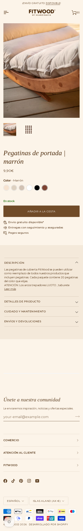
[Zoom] (11, 110)
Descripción (14, 262)
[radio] (6, 188)
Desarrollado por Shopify (48, 524)
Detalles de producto (22, 301)
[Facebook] (5, 481)
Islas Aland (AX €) (47, 500)
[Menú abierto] (9, 12)
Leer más (10, 289)
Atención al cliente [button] (19, 452)
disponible (53, 3)
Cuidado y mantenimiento (25, 311)
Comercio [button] (11, 440)
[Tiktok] (13, 481)
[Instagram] (29, 481)
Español (13, 500)
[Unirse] (76, 416)
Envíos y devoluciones (22, 321)
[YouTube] (37, 481)
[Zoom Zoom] (41, 70)
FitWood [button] (10, 465)
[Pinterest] (21, 481)
